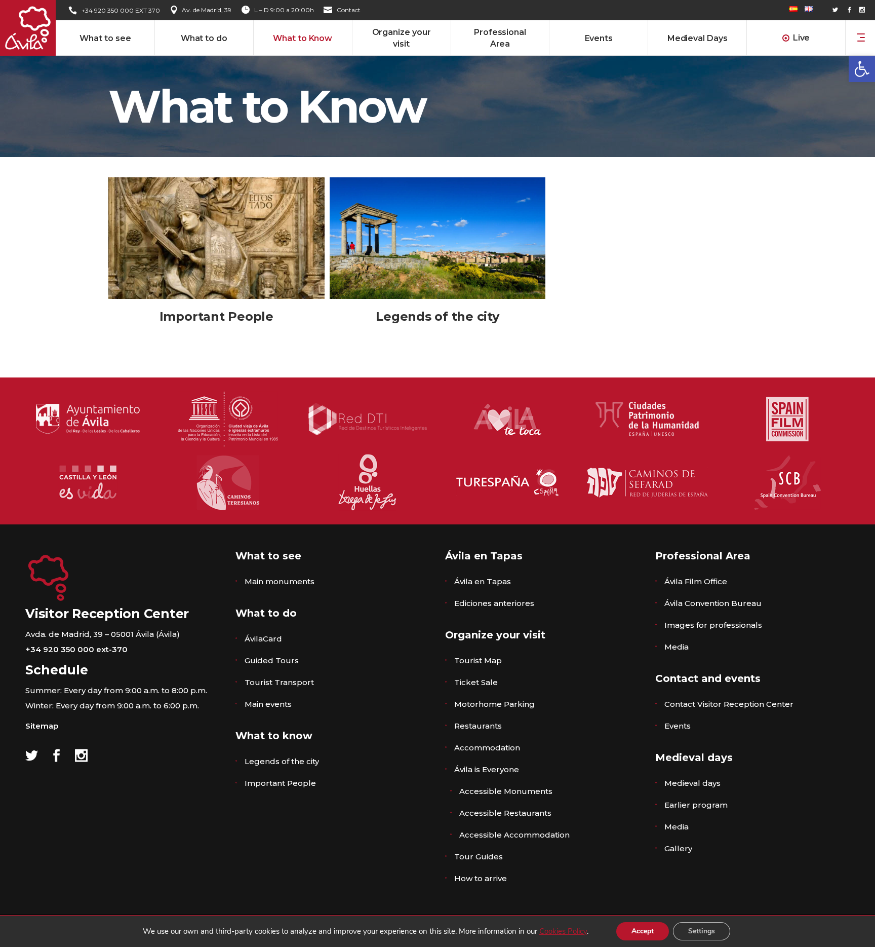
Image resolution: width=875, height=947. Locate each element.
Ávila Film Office (695, 581)
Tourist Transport (279, 682)
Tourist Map (478, 660)
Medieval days (692, 783)
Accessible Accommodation (514, 835)
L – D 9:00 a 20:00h (284, 10)
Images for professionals (713, 625)
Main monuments (279, 581)
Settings (701, 931)
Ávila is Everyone (486, 769)
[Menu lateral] (861, 37)
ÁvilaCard (263, 638)
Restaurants (478, 726)
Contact (349, 10)
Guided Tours (272, 660)
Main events (268, 704)
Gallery (678, 848)
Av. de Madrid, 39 (206, 10)
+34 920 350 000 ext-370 (76, 649)
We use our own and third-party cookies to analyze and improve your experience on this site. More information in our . (365, 931)
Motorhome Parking (494, 704)
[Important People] (216, 238)
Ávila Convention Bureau (713, 603)
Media (676, 647)
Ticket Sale (476, 682)
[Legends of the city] (438, 238)
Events (677, 726)
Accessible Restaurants (505, 813)
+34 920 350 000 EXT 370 (121, 10)
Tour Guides (478, 856)
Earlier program (696, 805)
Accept (642, 931)
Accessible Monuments (505, 791)
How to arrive (480, 878)
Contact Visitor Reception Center (728, 704)
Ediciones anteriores (494, 603)
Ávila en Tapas (482, 581)
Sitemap (41, 726)
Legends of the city (437, 316)
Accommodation (487, 747)
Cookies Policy (563, 931)
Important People (216, 316)
